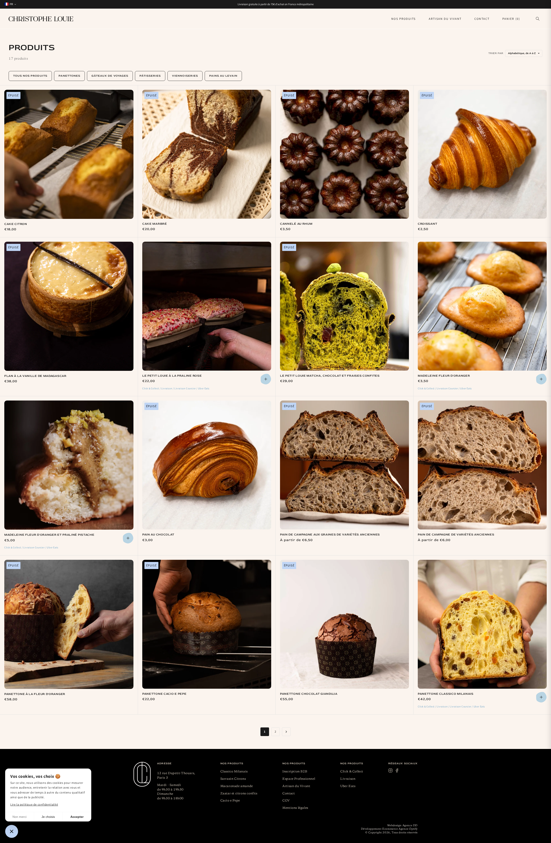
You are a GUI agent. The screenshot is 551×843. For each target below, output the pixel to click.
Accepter (77, 816)
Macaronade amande (236, 786)
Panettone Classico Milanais (446, 694)
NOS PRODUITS (403, 19)
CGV (286, 800)
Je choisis (48, 816)
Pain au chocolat (158, 534)
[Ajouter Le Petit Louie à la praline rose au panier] (266, 379)
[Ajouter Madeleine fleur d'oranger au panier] (541, 379)
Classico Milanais (234, 771)
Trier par (495, 53)
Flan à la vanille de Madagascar (35, 376)
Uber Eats (347, 786)
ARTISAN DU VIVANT (445, 19)
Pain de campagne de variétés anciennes (456, 534)
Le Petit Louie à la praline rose (172, 375)
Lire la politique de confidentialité (34, 804)
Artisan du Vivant (296, 786)
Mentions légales (295, 807)
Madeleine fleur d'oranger (444, 375)
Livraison (347, 778)
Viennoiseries (185, 75)
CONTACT (481, 19)
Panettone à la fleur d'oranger (34, 694)
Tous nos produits (30, 75)
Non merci (19, 816)
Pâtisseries (150, 75)
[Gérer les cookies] (11, 831)
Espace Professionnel (298, 778)
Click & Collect (351, 771)
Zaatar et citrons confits (238, 793)
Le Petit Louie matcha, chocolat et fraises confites (330, 375)
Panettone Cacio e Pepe (164, 694)
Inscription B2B (294, 771)
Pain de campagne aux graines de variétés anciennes (330, 534)
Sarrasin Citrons (233, 778)
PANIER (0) (511, 19)
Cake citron (15, 224)
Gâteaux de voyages (109, 75)
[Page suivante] (286, 731)
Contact (288, 793)
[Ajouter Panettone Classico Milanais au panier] (541, 697)
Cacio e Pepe (230, 800)
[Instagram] (390, 771)
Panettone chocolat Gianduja (308, 694)
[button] (537, 18)
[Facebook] (397, 771)
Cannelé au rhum (296, 224)
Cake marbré (154, 224)
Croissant (427, 224)
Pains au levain (223, 75)
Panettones (69, 75)
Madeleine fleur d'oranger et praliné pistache (49, 535)
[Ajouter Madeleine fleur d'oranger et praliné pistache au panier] (128, 538)
